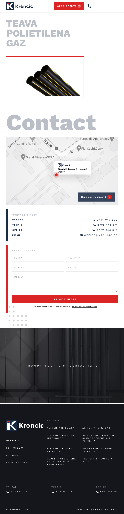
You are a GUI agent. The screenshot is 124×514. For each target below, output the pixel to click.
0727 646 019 (107, 230)
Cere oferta (67, 6)
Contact (12, 455)
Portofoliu (14, 448)
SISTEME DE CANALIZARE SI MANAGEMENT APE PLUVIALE (100, 438)
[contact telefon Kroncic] (89, 6)
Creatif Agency (106, 509)
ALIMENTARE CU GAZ (96, 428)
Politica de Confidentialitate (84, 307)
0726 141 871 (107, 224)
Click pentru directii (93, 197)
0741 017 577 (107, 219)
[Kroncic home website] (25, 426)
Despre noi (14, 440)
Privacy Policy (16, 463)
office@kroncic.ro (101, 235)
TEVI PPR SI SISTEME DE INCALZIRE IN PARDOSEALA (62, 462)
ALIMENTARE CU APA (60, 428)
